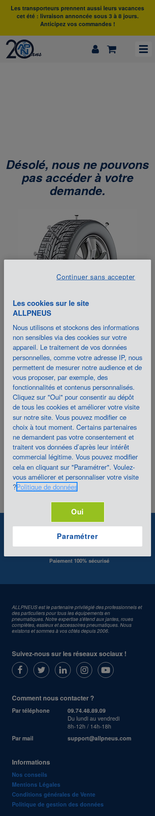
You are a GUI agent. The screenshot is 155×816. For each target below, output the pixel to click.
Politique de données (47, 486)
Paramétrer (77, 536)
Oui (77, 512)
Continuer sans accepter (95, 276)
